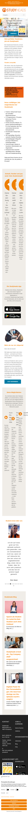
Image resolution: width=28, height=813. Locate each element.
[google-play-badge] (12, 314)
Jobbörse (17, 731)
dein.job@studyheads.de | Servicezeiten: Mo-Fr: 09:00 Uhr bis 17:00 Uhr (14, 3)
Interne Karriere (19, 728)
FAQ (16, 747)
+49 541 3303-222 (15, 1)
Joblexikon (18, 741)
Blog (16, 744)
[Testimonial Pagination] (5, 583)
